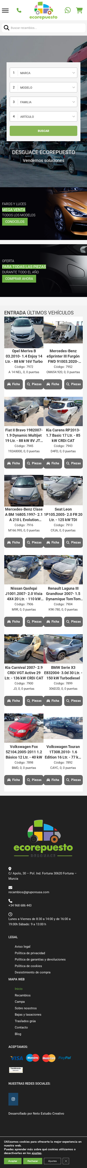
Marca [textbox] (25, 73)
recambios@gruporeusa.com (28, 892)
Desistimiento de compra (32, 972)
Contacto (21, 1027)
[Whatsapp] (68, 11)
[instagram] (13, 1099)
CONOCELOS (14, 222)
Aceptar (12, 1161)
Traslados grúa (25, 1021)
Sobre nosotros (26, 1008)
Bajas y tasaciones (28, 1014)
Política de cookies (28, 966)
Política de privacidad (30, 953)
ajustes (36, 1153)
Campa (20, 1002)
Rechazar (32, 1161)
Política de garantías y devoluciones (40, 959)
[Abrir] (5, 11)
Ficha (16, 384)
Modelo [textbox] (26, 87)
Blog (18, 1034)
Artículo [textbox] (27, 116)
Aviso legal (22, 946)
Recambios (23, 995)
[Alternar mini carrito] (79, 11)
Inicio (19, 989)
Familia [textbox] (25, 102)
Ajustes (52, 1161)
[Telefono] (19, 11)
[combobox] (43, 73)
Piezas (37, 384)
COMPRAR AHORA (19, 279)
